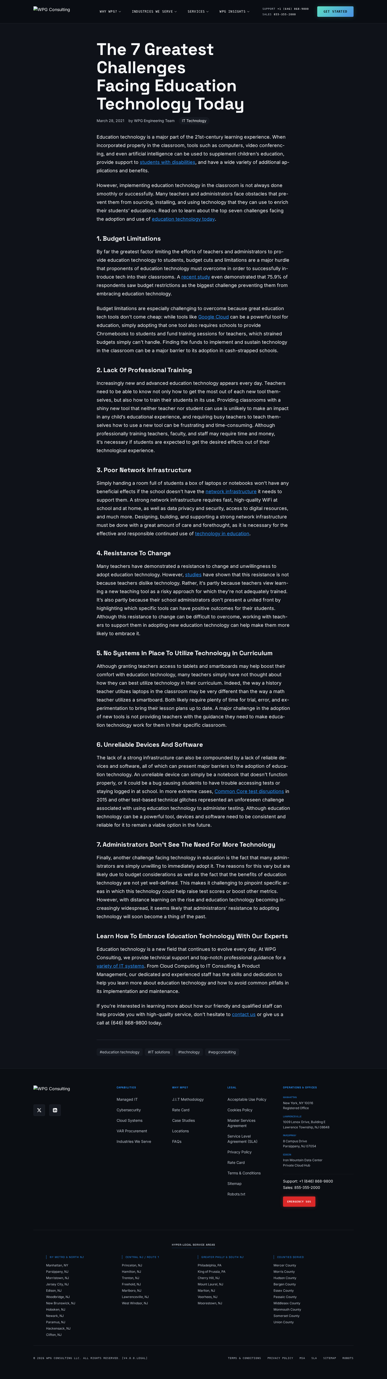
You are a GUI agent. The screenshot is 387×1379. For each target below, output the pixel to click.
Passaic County (285, 1297)
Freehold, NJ (131, 1284)
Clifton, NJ (54, 1335)
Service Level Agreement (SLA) (242, 1139)
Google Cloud (213, 317)
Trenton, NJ (130, 1278)
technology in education (222, 533)
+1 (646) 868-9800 (285, 8)
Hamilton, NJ (131, 1272)
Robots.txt (236, 1194)
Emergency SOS (299, 1201)
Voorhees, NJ (207, 1297)
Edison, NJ (54, 1290)
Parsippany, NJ (57, 1272)
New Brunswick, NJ (60, 1303)
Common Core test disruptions (249, 791)
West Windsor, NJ (135, 1303)
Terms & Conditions (244, 1173)
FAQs (176, 1141)
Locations (180, 1131)
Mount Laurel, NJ (210, 1284)
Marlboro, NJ (131, 1290)
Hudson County (285, 1278)
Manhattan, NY (57, 1265)
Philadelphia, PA (209, 1265)
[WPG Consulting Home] (51, 11)
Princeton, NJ (132, 1265)
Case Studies (183, 1120)
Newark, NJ (55, 1316)
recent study (195, 277)
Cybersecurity (129, 1110)
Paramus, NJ (55, 1322)
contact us (244, 1014)
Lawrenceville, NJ (135, 1297)
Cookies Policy (239, 1110)
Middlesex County (287, 1303)
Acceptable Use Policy (246, 1099)
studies (193, 574)
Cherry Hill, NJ (209, 1278)
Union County (284, 1322)
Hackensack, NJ (58, 1328)
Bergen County (285, 1284)
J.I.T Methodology (188, 1099)
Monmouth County (287, 1309)
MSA (302, 1358)
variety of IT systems (120, 966)
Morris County (284, 1272)
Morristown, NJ (57, 1278)
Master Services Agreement (241, 1123)
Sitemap (234, 1183)
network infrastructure (231, 491)
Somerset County (287, 1316)
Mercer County (285, 1265)
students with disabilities (167, 162)
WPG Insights (232, 11)
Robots (348, 1358)
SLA (314, 1358)
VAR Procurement (132, 1131)
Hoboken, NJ (55, 1309)
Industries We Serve (152, 11)
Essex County (284, 1290)
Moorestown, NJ (210, 1303)
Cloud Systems (129, 1120)
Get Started (335, 11)
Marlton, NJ (206, 1290)
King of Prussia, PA (211, 1272)
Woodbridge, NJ (58, 1297)
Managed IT (127, 1099)
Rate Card (181, 1110)
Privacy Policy (239, 1152)
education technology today (183, 219)
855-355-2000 (279, 14)
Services (196, 11)
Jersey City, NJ (57, 1284)
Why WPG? (108, 11)
